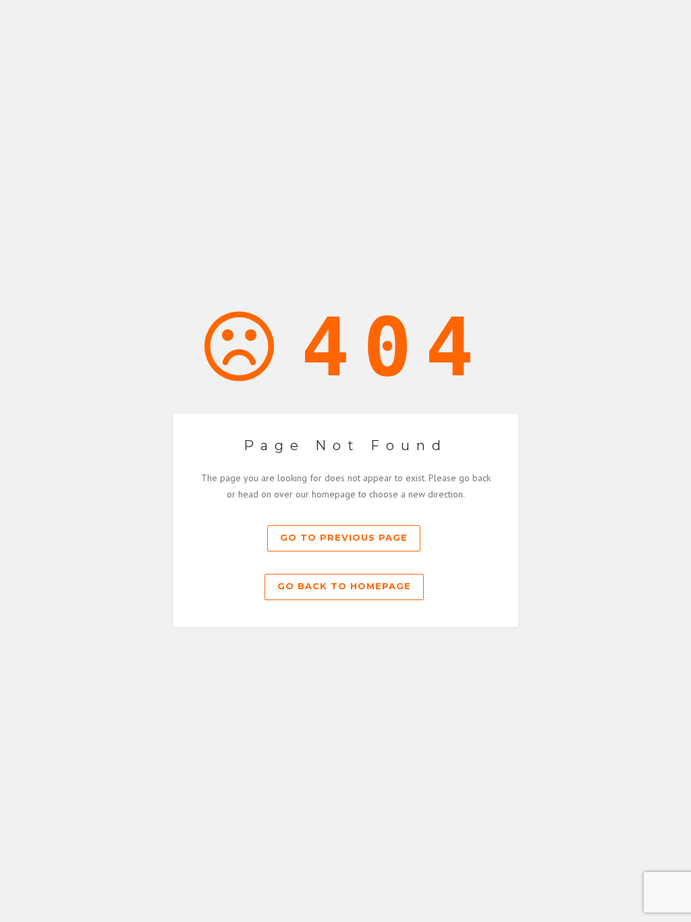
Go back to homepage (344, 585)
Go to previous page (344, 537)
